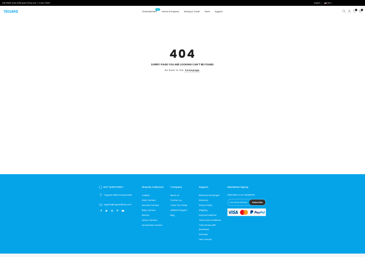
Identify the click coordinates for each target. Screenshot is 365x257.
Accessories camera (152, 225)
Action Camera (149, 220)
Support (219, 11)
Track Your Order (178, 205)
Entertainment (150, 11)
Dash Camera (149, 200)
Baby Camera (149, 210)
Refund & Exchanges (209, 195)
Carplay (146, 195)
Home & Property (170, 11)
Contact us (176, 200)
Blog (172, 215)
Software (203, 234)
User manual (205, 239)
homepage (192, 70)
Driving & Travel (192, 11)
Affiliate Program (178, 210)
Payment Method (207, 215)
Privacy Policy (205, 205)
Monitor (145, 215)
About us (174, 195)
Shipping (203, 210)
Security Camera (150, 205)
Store (207, 11)
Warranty (203, 200)
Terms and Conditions (210, 220)
